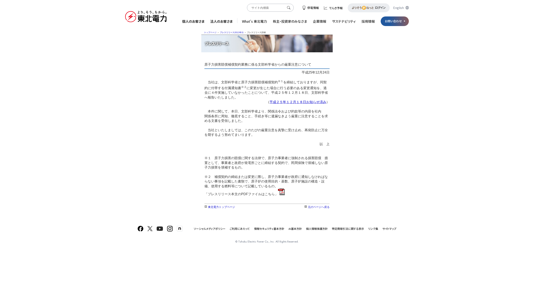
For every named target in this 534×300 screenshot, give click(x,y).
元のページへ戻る (318, 207)
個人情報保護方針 (317, 229)
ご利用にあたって (240, 229)
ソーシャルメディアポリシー (209, 229)
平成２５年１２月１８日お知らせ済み (298, 102)
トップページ (210, 32)
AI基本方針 (295, 229)
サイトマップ (389, 229)
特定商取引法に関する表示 (348, 229)
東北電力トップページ (221, 207)
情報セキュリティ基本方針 (269, 229)
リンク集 (373, 229)
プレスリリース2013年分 (232, 32)
